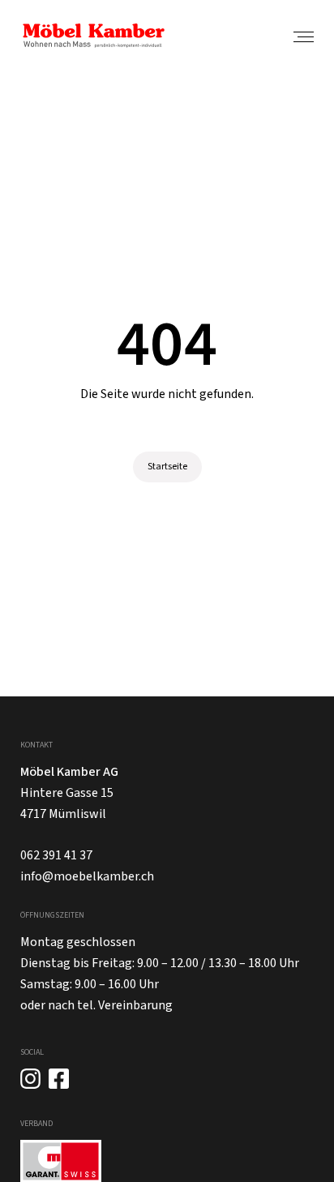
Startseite (167, 466)
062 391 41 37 (56, 855)
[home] (93, 36)
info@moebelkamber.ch (87, 876)
